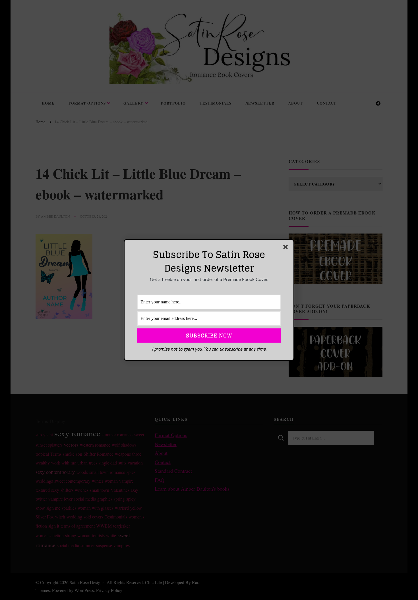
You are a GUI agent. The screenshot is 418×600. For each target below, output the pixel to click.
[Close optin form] (286, 248)
